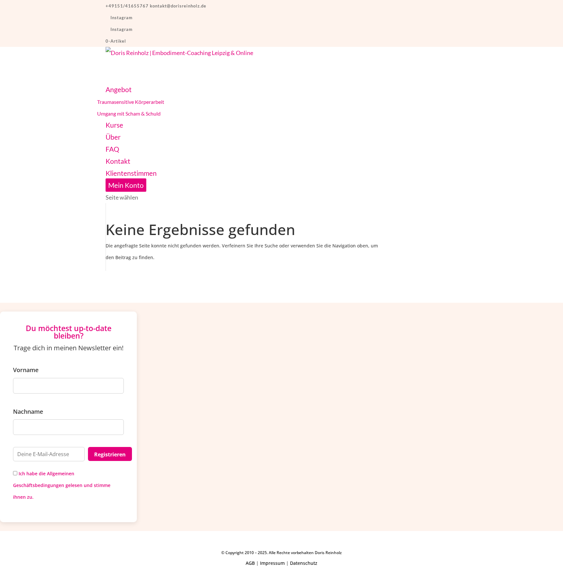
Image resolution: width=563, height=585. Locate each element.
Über (113, 137)
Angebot (119, 89)
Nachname (28, 411)
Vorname (25, 370)
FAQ (112, 149)
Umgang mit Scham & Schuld (129, 113)
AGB (250, 563)
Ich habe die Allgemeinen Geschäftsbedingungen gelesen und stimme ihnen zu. (61, 485)
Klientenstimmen (131, 173)
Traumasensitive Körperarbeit (130, 102)
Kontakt (118, 161)
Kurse (114, 125)
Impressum (272, 563)
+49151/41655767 (127, 5)
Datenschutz (303, 563)
